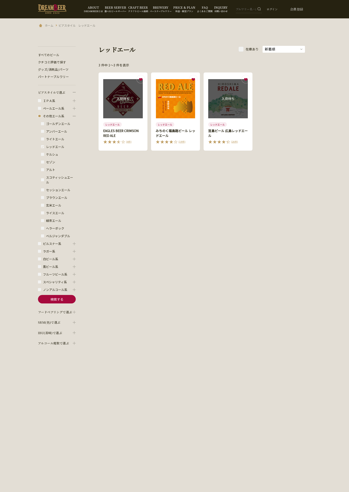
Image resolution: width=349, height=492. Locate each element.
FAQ (204, 9)
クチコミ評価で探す (52, 62)
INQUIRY (221, 9)
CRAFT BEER (138, 9)
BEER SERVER (115, 9)
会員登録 (296, 9)
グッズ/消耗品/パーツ (53, 69)
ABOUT (93, 9)
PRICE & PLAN (184, 9)
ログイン (272, 9)
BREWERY (161, 9)
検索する (56, 299)
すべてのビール (48, 55)
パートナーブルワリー (53, 76)
